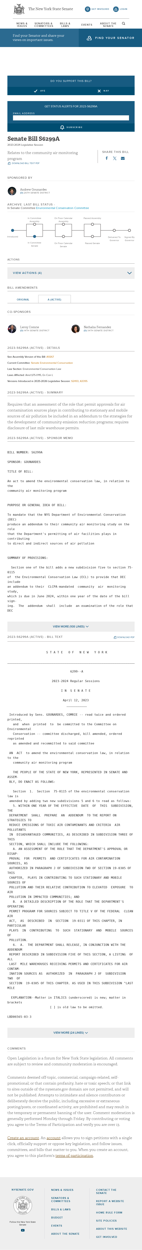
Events (86, 25)
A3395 (83, 381)
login (123, 9)
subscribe (75, 128)
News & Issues (22, 24)
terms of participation (74, 1155)
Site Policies (106, 1221)
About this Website (111, 1229)
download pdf (126, 637)
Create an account (23, 1138)
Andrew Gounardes (33, 189)
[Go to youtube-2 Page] (22, 1230)
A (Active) (54, 299)
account (54, 1138)
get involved (100, 9)
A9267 (50, 357)
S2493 (75, 381)
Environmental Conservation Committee (62, 208)
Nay (106, 91)
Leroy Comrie (29, 327)
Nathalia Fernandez (97, 327)
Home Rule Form (109, 1212)
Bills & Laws (65, 24)
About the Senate (65, 1234)
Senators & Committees (43, 24)
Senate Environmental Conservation (52, 363)
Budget (57, 1217)
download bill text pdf (25, 163)
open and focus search (123, 24)
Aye (43, 91)
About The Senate (108, 24)
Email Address (24, 113)
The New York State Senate (50, 9)
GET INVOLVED (106, 1237)
